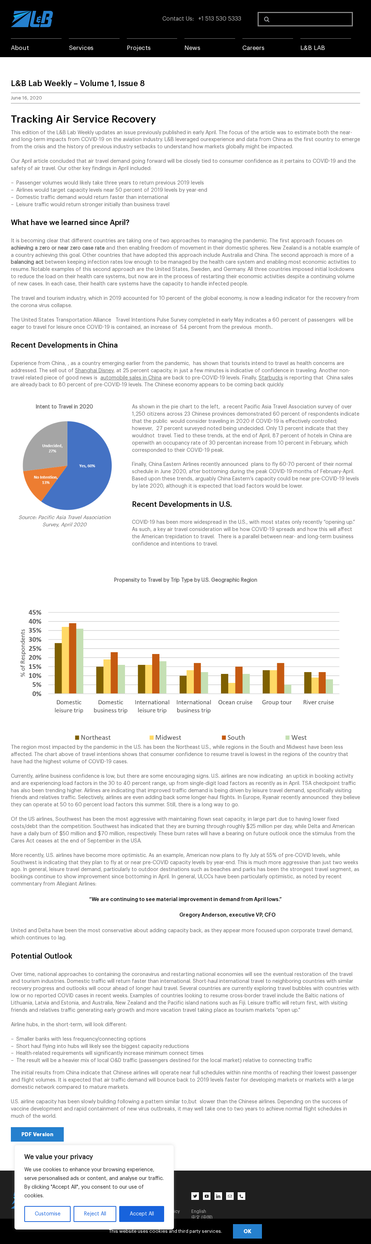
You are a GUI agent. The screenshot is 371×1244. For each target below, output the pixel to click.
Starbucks (271, 378)
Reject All (95, 1214)
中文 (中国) (202, 1217)
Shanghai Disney (94, 370)
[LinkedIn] (218, 1196)
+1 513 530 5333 (219, 19)
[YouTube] (206, 1196)
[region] (94, 1187)
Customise (48, 1214)
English (198, 1211)
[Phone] (241, 1196)
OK (247, 1231)
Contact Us (177, 19)
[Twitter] (195, 1196)
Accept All (142, 1214)
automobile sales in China (131, 378)
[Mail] (230, 1196)
